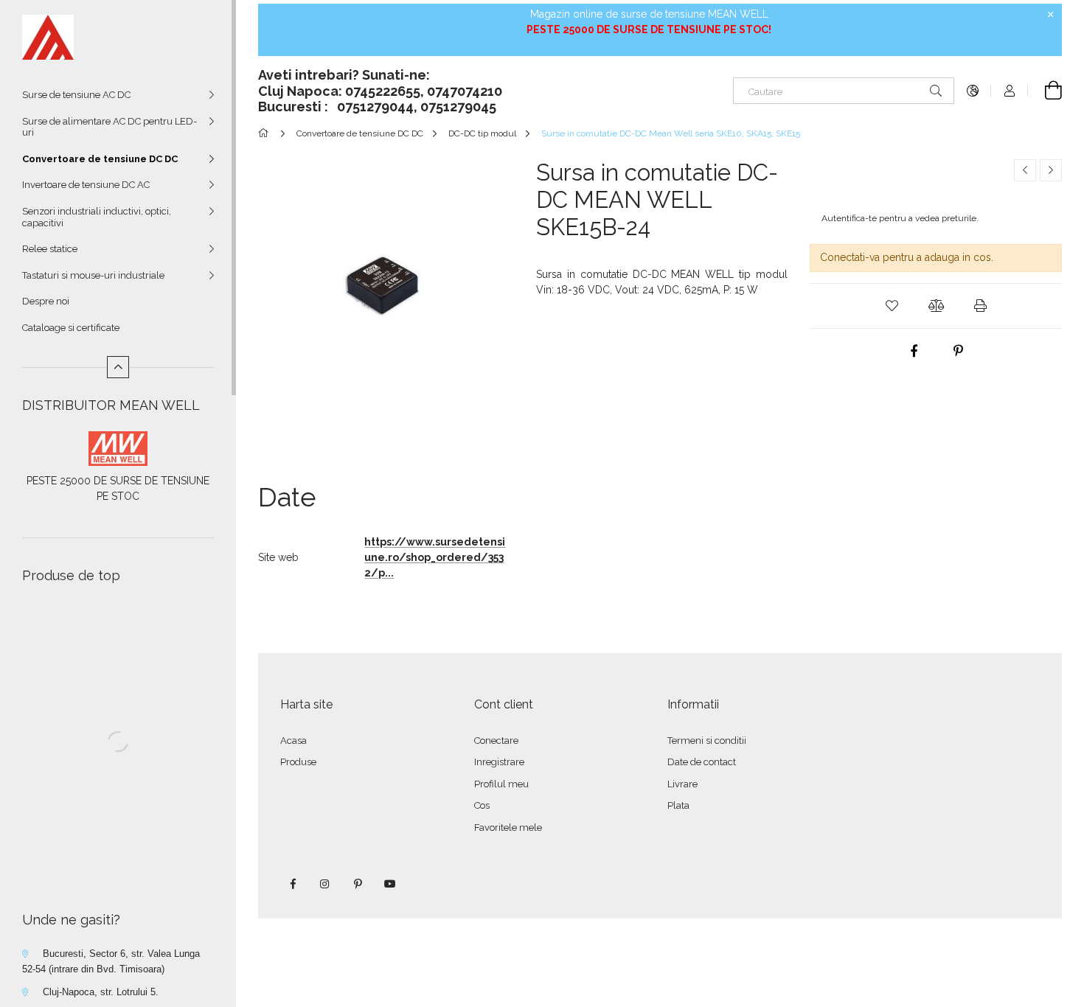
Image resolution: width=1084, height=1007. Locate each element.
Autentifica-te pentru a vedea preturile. (900, 218)
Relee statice (49, 248)
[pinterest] (958, 351)
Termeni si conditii (706, 740)
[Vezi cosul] (1045, 90)
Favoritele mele (508, 827)
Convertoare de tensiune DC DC (100, 158)
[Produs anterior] (1025, 170)
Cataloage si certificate (70, 327)
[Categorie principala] (266, 133)
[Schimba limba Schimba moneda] (972, 90)
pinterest (357, 883)
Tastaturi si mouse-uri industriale (93, 275)
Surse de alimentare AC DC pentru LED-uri (109, 127)
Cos (482, 805)
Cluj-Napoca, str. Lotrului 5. (101, 991)
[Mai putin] (118, 367)
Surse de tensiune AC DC (76, 94)
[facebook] (913, 351)
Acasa (293, 740)
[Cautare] (935, 90)
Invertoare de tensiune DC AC (86, 184)
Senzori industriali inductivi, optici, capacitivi (96, 217)
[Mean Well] (117, 447)
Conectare (496, 740)
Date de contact (701, 761)
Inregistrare (499, 761)
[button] (891, 306)
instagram (325, 883)
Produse (298, 761)
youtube (390, 883)
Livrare (682, 784)
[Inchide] (1051, 15)
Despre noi (45, 301)
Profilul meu (501, 784)
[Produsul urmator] (1051, 170)
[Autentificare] (1009, 90)
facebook (292, 883)
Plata (678, 805)
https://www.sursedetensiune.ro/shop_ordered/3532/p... (434, 557)
